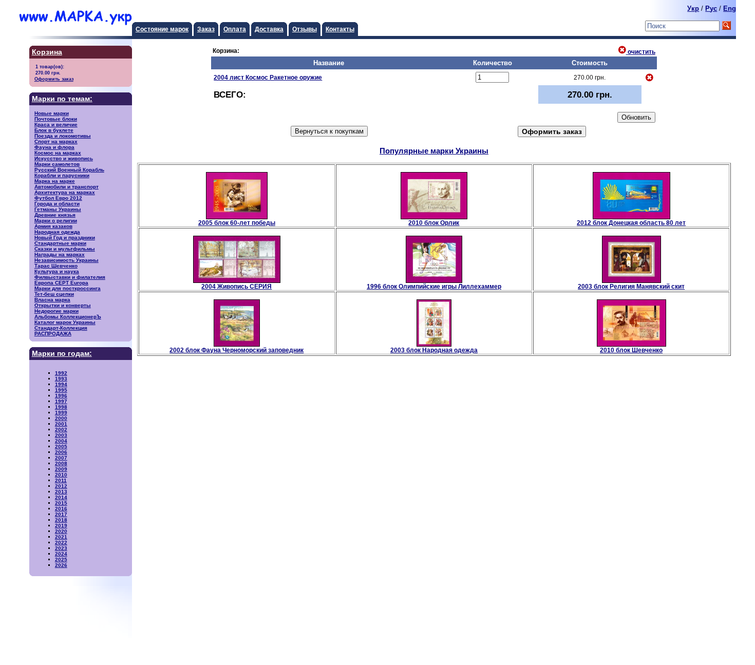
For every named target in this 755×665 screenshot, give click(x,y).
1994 (61, 384)
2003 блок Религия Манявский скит (631, 286)
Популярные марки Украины (434, 150)
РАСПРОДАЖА (52, 333)
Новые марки (51, 113)
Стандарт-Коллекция (60, 328)
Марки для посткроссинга (67, 288)
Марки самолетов (57, 164)
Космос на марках (57, 153)
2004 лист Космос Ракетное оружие (268, 77)
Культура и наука (56, 271)
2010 (61, 475)
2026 (61, 565)
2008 (61, 463)
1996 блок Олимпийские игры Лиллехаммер (434, 286)
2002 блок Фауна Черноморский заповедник (236, 350)
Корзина (47, 52)
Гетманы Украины (57, 209)
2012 (61, 486)
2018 (61, 520)
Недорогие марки (56, 311)
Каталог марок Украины (65, 322)
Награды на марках (59, 254)
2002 (61, 429)
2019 (61, 525)
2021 (61, 537)
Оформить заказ (53, 79)
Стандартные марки (60, 243)
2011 (61, 480)
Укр (693, 8)
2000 (61, 418)
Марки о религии (55, 220)
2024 (61, 554)
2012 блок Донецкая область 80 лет (631, 222)
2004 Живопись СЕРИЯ (236, 286)
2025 (61, 559)
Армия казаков (53, 226)
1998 (61, 407)
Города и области (57, 203)
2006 (61, 452)
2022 (61, 542)
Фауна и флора (54, 147)
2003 (61, 435)
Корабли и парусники (61, 175)
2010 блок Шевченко (631, 350)
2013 (61, 492)
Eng (729, 8)
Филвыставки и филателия (69, 277)
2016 (61, 508)
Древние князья (55, 215)
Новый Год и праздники (64, 237)
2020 (61, 531)
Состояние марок (162, 29)
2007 (61, 458)
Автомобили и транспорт (66, 186)
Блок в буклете (53, 130)
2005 (61, 446)
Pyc (711, 8)
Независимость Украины (66, 260)
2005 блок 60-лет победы (236, 222)
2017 (61, 514)
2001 (61, 424)
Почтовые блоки (55, 119)
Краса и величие (56, 124)
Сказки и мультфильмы (64, 249)
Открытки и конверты (62, 305)
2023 (61, 548)
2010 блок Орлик (433, 222)
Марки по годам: (62, 353)
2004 (61, 441)
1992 (61, 373)
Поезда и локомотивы (62, 136)
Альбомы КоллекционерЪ (67, 316)
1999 (61, 412)
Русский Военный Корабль (69, 170)
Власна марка (52, 299)
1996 (61, 395)
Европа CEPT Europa (61, 283)
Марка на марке (54, 181)
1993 (61, 379)
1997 (61, 401)
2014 (61, 497)
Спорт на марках (56, 141)
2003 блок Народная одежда (434, 350)
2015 (61, 503)
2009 (61, 469)
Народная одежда (57, 232)
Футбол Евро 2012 (58, 198)
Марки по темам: (62, 99)
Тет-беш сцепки (54, 294)
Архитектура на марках (64, 192)
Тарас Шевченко (56, 266)
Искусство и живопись (63, 158)
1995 (61, 390)
